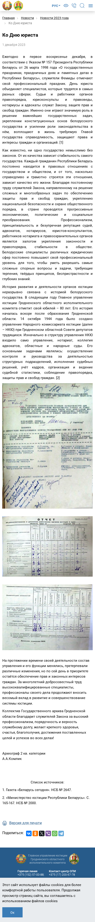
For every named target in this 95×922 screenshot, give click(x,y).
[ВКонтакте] (29, 833)
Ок (12, 912)
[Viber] (48, 833)
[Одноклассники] (35, 833)
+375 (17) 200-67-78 (62, 874)
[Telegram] (61, 833)
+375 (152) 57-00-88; (31, 874)
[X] (42, 833)
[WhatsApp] (54, 833)
